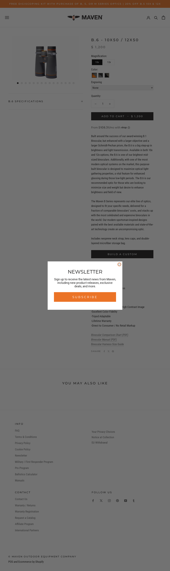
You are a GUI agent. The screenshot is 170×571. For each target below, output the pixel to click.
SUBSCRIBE (85, 297)
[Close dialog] (119, 264)
